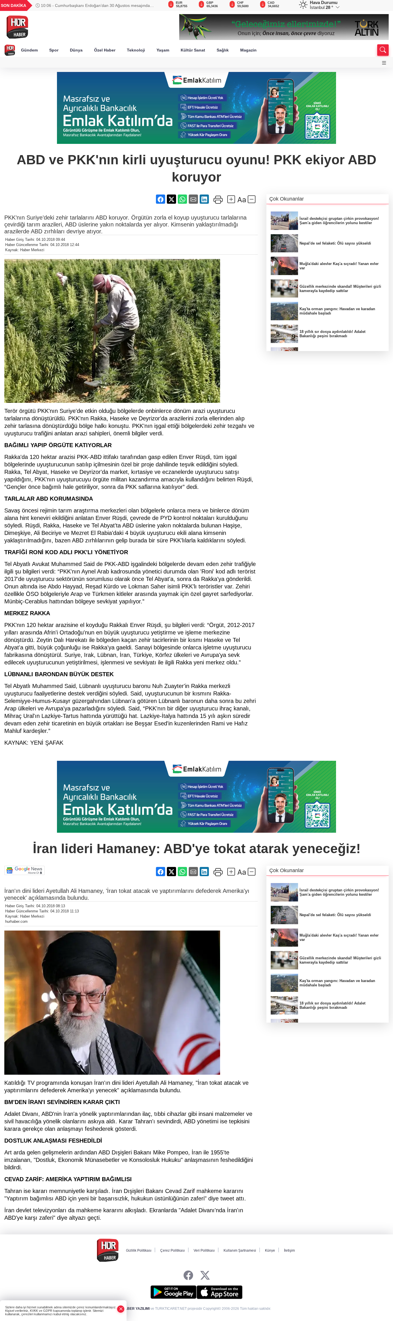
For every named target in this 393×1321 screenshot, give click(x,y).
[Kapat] (120, 1309)
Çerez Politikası (172, 1250)
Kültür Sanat (193, 50)
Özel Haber (104, 50)
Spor (53, 50)
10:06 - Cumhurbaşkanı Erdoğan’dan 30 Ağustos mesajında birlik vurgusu (93, 5)
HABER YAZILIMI (136, 1309)
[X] (205, 1275)
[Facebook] (188, 1275)
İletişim (289, 1250)
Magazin (248, 50)
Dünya (76, 50)
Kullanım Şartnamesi (240, 1250)
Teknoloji (136, 50)
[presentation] (150, 5)
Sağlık (223, 50)
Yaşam (163, 50)
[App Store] (220, 1292)
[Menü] (384, 63)
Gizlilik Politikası (138, 1250)
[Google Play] (173, 1292)
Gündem (29, 50)
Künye (270, 1250)
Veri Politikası (204, 1250)
